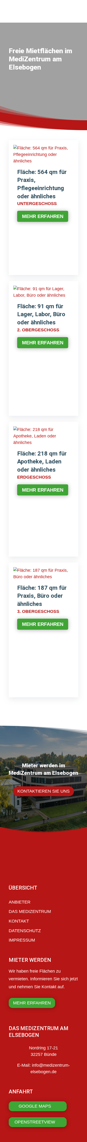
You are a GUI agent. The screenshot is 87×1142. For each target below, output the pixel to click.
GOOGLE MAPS (35, 1106)
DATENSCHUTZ (25, 930)
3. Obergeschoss (38, 611)
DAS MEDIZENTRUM (30, 911)
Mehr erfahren (42, 216)
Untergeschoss (37, 203)
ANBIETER (19, 902)
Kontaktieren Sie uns (43, 791)
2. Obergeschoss (38, 329)
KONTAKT (19, 921)
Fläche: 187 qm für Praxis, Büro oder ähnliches (42, 595)
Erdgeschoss (34, 477)
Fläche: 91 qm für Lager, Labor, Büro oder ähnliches (41, 314)
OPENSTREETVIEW (34, 1122)
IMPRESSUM (22, 940)
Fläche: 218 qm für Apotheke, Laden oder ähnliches (42, 461)
